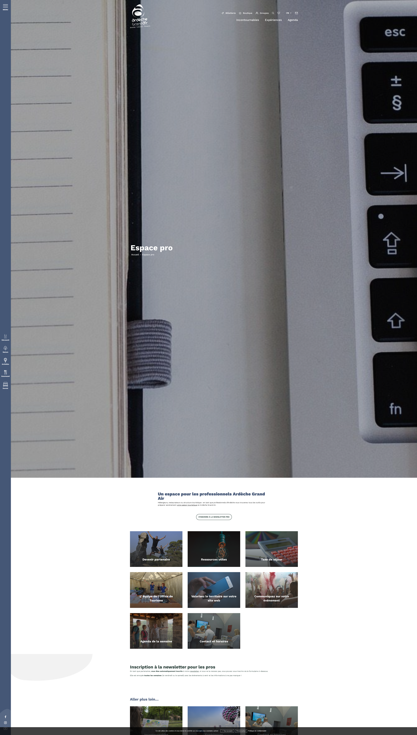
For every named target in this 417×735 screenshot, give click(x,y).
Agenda (293, 20)
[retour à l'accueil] (140, 16)
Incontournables (247, 20)
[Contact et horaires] (296, 13)
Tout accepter (228, 731)
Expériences (273, 20)
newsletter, (194, 671)
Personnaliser (241, 731)
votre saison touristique (187, 505)
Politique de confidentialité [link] (257, 731)
